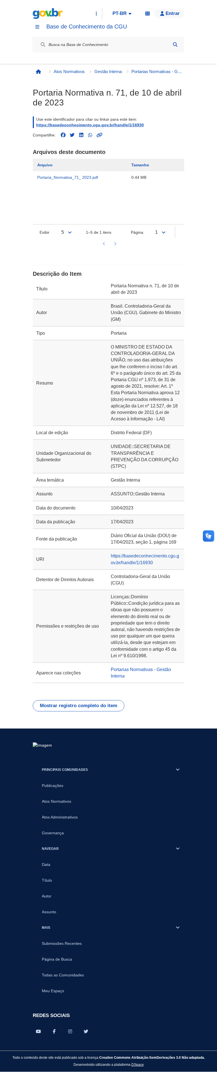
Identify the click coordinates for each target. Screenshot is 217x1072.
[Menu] (37, 26)
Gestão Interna (108, 71)
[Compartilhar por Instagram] (70, 1031)
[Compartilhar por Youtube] (38, 1031)
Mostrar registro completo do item (78, 705)
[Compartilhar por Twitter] (86, 1031)
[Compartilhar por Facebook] (54, 1031)
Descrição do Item (57, 274)
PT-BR (119, 13)
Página (137, 232)
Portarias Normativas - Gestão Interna (156, 71)
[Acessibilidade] (147, 13)
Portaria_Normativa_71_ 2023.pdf (67, 177)
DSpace (137, 1064)
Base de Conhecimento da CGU (86, 26)
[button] (169, 13)
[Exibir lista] (69, 232)
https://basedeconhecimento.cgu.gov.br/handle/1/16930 (90, 125)
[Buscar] (175, 44)
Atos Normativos (69, 71)
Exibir (44, 232)
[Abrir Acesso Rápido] (96, 13)
